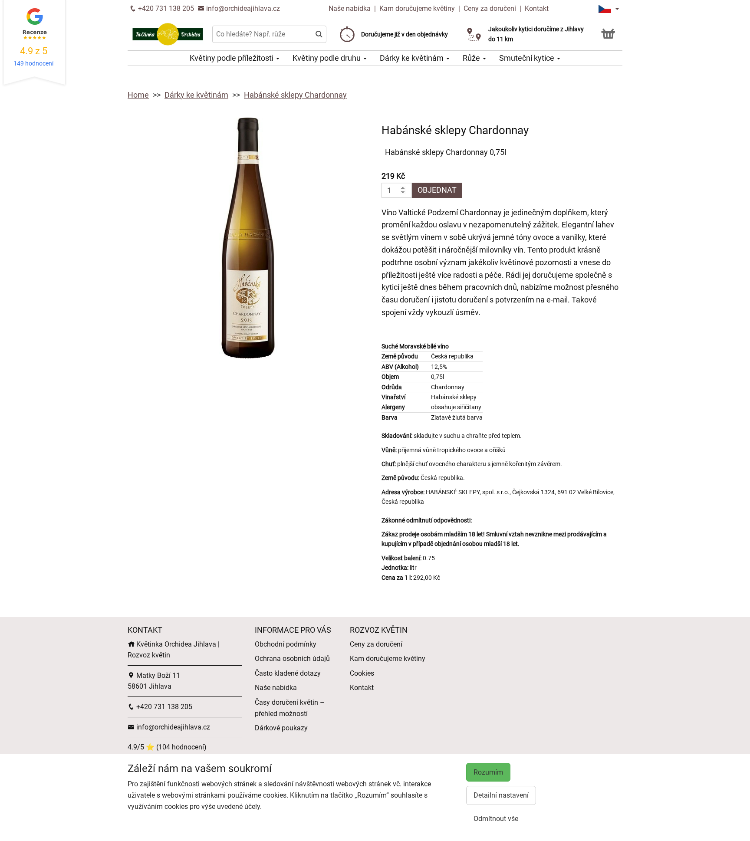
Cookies (362, 673)
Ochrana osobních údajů (292, 658)
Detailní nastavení (501, 795)
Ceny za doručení (490, 8)
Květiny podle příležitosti (232, 57)
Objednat (437, 189)
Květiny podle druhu (327, 57)
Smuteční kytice (527, 57)
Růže (472, 57)
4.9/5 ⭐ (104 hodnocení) (167, 747)
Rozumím (488, 772)
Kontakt (537, 8)
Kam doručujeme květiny (417, 8)
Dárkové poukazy (281, 728)
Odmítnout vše (496, 819)
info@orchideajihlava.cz (242, 8)
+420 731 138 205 (165, 8)
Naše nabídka (350, 8)
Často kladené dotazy (288, 673)
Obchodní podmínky (285, 644)
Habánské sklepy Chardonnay (295, 94)
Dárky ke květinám (412, 57)
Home (138, 94)
